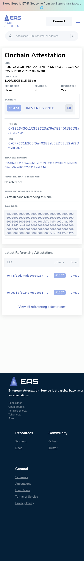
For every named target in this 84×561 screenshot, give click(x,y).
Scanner (21, 441)
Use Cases (22, 490)
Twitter (53, 448)
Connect (59, 21)
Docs (18, 448)
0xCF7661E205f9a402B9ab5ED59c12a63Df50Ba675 (43, 145)
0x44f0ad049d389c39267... (27, 275)
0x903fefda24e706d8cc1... (27, 293)
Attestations (23, 483)
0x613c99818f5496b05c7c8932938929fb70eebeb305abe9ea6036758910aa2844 (41, 165)
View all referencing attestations (42, 307)
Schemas (21, 477)
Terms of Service (26, 496)
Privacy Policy (24, 503)
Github (53, 441)
